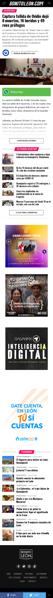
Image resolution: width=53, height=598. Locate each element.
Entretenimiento (30, 577)
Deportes (43, 577)
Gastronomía (41, 573)
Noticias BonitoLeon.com (24, 53)
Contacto (32, 581)
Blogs (22, 581)
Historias (29, 573)
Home (8, 573)
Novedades (18, 573)
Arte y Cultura (14, 577)
